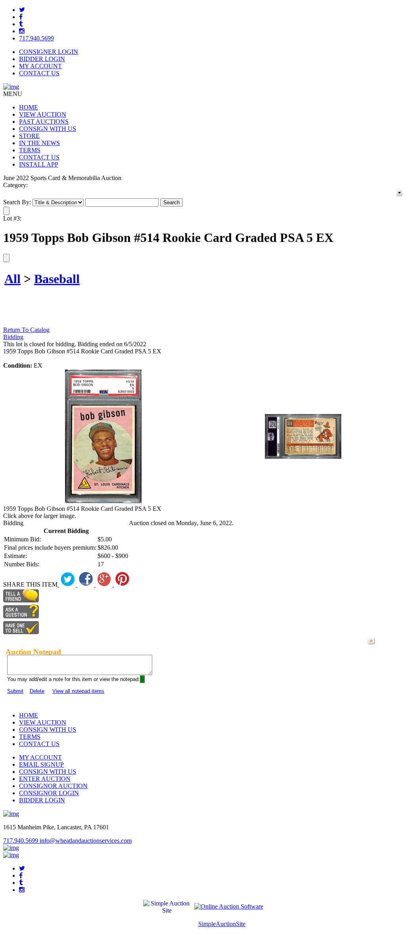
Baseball (57, 279)
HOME (28, 107)
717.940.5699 (36, 38)
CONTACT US (39, 73)
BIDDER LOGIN (42, 59)
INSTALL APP (38, 164)
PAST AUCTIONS (44, 121)
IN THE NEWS (39, 143)
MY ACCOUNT (40, 66)
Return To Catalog (26, 329)
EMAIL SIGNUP (41, 764)
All (12, 279)
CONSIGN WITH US (47, 128)
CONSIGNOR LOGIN (49, 793)
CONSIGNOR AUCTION (53, 785)
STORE (29, 135)
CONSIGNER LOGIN (48, 51)
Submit (15, 691)
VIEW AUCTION (42, 114)
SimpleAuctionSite (221, 924)
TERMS (29, 150)
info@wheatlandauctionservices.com (86, 840)
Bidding (13, 337)
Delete (37, 691)
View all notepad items (78, 691)
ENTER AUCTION (45, 778)
